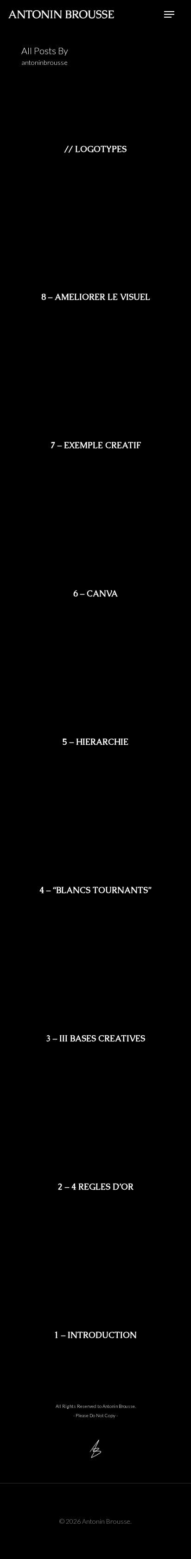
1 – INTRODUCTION (95, 1335)
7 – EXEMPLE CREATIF (96, 445)
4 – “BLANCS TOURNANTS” (95, 890)
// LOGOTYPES (95, 149)
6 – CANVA (95, 593)
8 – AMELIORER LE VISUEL (95, 297)
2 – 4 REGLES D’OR (96, 1186)
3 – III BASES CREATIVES (95, 1038)
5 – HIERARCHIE (95, 742)
